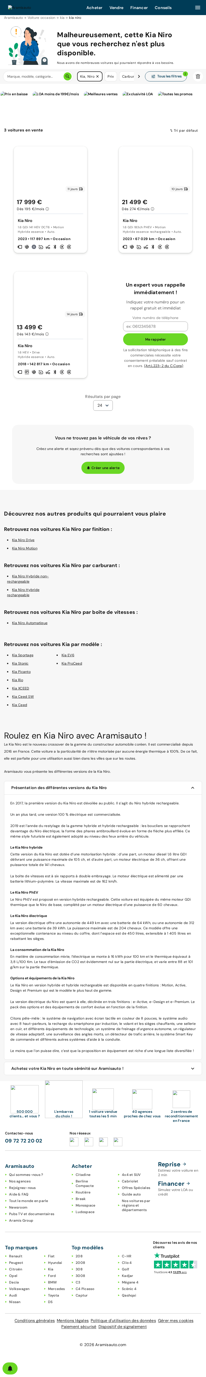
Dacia (14, 1282)
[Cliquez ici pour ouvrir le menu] (197, 7)
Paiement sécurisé (78, 1326)
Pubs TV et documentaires (31, 1214)
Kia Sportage (22, 655)
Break (81, 1199)
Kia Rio (17, 680)
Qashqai (129, 1295)
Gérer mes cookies (175, 1320)
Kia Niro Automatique (29, 623)
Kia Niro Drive (23, 540)
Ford (52, 1275)
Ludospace (85, 1212)
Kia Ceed (19, 705)
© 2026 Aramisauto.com (103, 1344)
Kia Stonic (20, 663)
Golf (125, 1269)
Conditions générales (35, 1320)
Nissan (15, 1302)
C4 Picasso (85, 1289)
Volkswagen (19, 1289)
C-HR (126, 1256)
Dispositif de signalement (122, 1326)
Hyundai (55, 1262)
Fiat (51, 1256)
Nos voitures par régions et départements (136, 1205)
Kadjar (127, 1275)
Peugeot (16, 1262)
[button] (97, 76)
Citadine (83, 1174)
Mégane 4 (130, 1282)
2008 (80, 1262)
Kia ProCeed (72, 663)
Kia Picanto (21, 671)
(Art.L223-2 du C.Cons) (163, 365)
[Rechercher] (68, 76)
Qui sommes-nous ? (26, 1174)
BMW (52, 1282)
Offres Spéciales (136, 1187)
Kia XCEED (20, 688)
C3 (78, 1282)
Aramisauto (13, 17)
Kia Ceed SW (23, 696)
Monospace (85, 1205)
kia (62, 17)
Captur (82, 1295)
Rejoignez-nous (22, 1187)
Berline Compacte (85, 1183)
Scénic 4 (129, 1289)
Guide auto (131, 1194)
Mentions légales (73, 1320)
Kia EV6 (68, 655)
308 (79, 1269)
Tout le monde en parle (28, 1201)
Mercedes (56, 1289)
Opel (13, 1275)
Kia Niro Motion (24, 548)
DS (50, 1302)
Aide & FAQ (19, 1194)
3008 (80, 1275)
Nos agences (20, 1181)
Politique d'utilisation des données (123, 1320)
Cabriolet (130, 1181)
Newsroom (18, 1207)
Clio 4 (127, 1262)
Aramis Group (21, 1220)
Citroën (15, 1269)
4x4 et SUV (131, 1174)
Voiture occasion (42, 17)
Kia (51, 1269)
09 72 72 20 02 (23, 1140)
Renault (15, 1256)
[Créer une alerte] (10, 1368)
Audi (13, 1295)
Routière (83, 1192)
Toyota (53, 1295)
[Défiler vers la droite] (139, 76)
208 (79, 1256)
